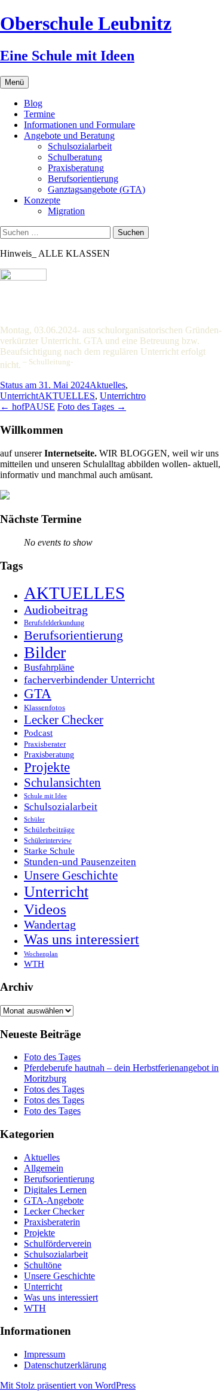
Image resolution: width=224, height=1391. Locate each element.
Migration (66, 211)
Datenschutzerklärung (65, 1365)
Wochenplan (41, 954)
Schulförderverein (57, 1243)
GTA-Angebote (54, 1200)
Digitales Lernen (55, 1190)
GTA (37, 693)
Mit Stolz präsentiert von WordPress (68, 1385)
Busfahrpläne (49, 667)
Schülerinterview (48, 841)
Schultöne (43, 1265)
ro (142, 396)
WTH (34, 963)
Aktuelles (107, 385)
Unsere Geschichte (71, 875)
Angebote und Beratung (69, 135)
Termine (39, 114)
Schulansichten (62, 782)
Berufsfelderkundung (54, 623)
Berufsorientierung (83, 179)
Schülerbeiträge (49, 829)
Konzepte (42, 200)
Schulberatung (75, 157)
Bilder (45, 652)
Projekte (47, 767)
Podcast (38, 733)
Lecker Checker (63, 720)
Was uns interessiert (81, 939)
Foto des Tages (91, 406)
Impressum (44, 1354)
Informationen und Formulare (79, 125)
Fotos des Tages (54, 1089)
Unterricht (19, 396)
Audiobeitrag (56, 609)
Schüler (34, 819)
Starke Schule (49, 850)
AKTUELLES (66, 396)
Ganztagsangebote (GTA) (96, 189)
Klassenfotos (44, 707)
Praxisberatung (76, 168)
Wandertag (50, 924)
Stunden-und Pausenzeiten (80, 862)
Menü (14, 82)
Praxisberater (45, 743)
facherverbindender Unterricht (89, 680)
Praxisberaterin (52, 1222)
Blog (33, 103)
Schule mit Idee (45, 796)
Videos (45, 909)
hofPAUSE (27, 406)
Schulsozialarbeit (80, 146)
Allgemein (43, 1168)
